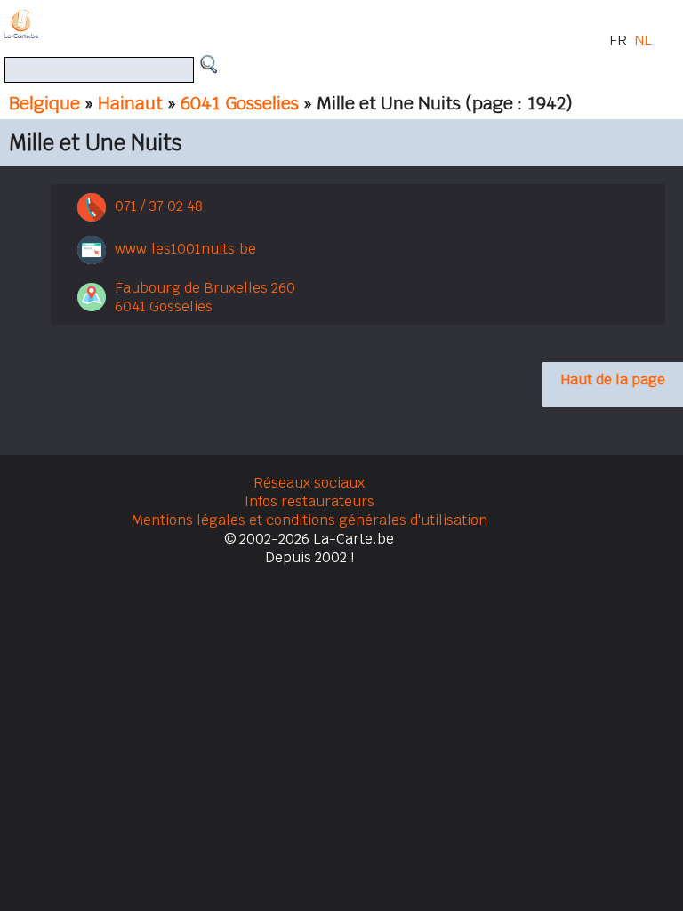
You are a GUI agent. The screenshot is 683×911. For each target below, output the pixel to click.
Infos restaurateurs (309, 501)
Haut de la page (612, 379)
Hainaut (130, 103)
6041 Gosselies (240, 103)
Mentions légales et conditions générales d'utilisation (309, 520)
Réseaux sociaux (309, 482)
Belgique (44, 103)
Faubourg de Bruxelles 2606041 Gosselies (205, 297)
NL (643, 40)
